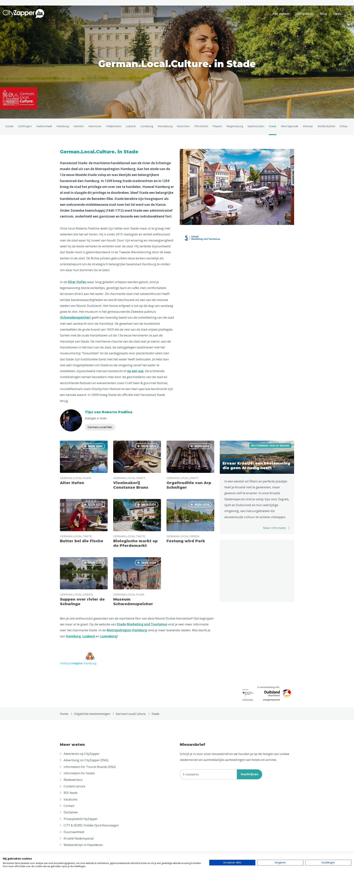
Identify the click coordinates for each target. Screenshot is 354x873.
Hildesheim (113, 126)
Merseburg (165, 126)
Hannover (95, 126)
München (183, 126)
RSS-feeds (70, 793)
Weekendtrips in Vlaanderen (83, 845)
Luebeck (88, 636)
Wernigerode (289, 126)
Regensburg (234, 126)
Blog (323, 13)
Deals (337, 13)
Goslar (9, 126)
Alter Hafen (77, 282)
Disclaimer (71, 812)
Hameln (78, 126)
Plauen (217, 126)
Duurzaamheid (74, 832)
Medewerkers (73, 780)
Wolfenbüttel (326, 126)
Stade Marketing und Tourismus (142, 624)
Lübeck (131, 126)
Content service (74, 786)
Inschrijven (249, 774)
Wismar (308, 126)
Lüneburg (146, 126)
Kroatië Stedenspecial (78, 838)
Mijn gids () (304, 13)
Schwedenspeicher (75, 317)
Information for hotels (79, 773)
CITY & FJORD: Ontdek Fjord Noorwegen (91, 825)
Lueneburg (108, 636)
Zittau (344, 126)
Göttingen (25, 126)
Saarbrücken (255, 126)
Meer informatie (274, 527)
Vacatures (70, 799)
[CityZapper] (23, 14)
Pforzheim (201, 126)
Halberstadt (44, 126)
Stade (272, 126)
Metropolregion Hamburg (115, 169)
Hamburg (62, 126)
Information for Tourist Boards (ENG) (90, 767)
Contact (69, 806)
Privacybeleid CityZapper (81, 819)
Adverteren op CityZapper (82, 754)
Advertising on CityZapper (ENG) (86, 760)
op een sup (135, 371)
